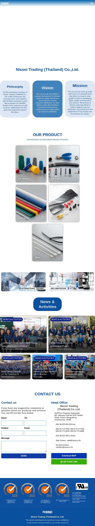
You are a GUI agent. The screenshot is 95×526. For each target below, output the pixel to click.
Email (27, 428)
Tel (25, 418)
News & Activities (12, 319)
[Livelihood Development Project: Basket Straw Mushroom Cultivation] (23, 334)
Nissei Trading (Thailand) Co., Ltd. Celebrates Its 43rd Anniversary (11, 374)
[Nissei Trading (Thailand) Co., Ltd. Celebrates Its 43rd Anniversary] (15, 367)
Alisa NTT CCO (6, 349)
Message (5, 438)
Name (4, 418)
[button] (92, 3)
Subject (4, 428)
